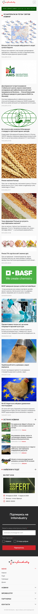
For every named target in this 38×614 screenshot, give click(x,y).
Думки (4, 582)
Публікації (5, 579)
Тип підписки (7, 538)
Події (3, 576)
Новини (4, 573)
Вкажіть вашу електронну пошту (14, 528)
